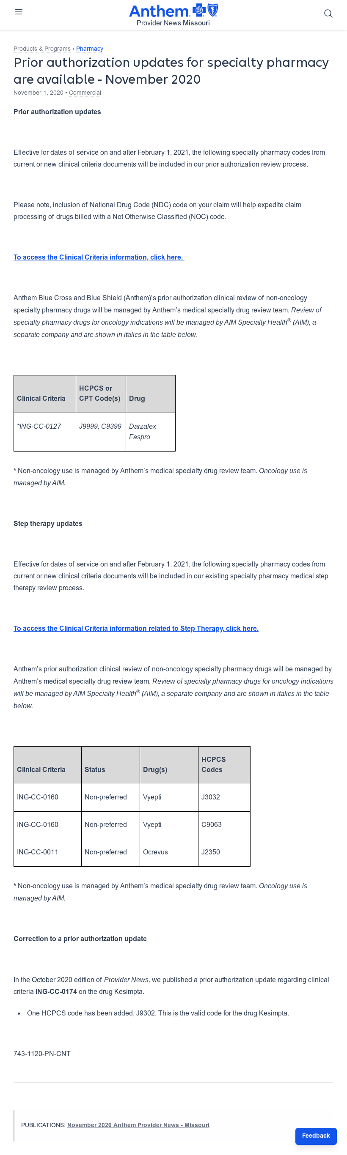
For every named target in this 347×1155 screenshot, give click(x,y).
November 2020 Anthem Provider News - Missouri (138, 1126)
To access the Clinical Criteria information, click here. (99, 258)
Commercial (85, 93)
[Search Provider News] (328, 13)
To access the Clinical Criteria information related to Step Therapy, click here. (136, 629)
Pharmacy (89, 49)
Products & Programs (42, 49)
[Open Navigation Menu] (19, 12)
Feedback (316, 1136)
